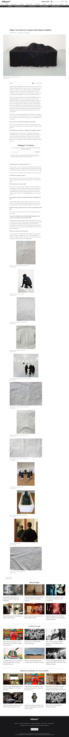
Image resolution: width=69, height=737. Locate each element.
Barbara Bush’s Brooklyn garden (20, 6)
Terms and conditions (35, 723)
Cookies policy (51, 723)
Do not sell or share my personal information (39, 725)
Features (28, 32)
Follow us (35, 83)
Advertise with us (24, 725)
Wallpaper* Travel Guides (56, 6)
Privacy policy (44, 723)
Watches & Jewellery (29, 4)
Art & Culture (21, 4)
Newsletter (40, 83)
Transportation (50, 4)
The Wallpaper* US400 (32, 6)
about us (16, 723)
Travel (56, 4)
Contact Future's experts (24, 723)
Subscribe (62, 1)
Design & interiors (14, 4)
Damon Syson (13, 32)
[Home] (2, 4)
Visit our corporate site (46, 733)
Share (12, 83)
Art (10, 27)
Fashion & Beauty (37, 4)
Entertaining (61, 4)
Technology (44, 4)
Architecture (7, 4)
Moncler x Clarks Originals (44, 6)
